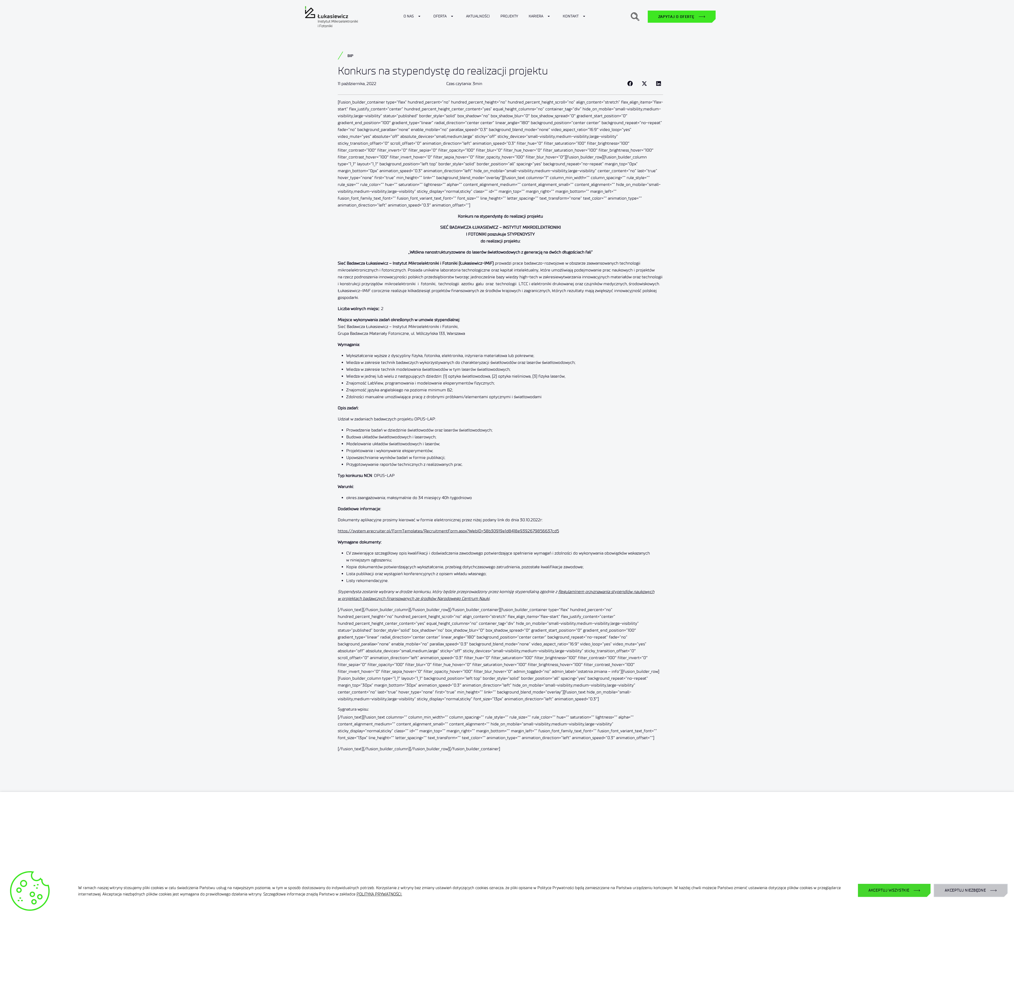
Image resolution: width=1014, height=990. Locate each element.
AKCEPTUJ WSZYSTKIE (889, 890)
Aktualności (478, 16)
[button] (635, 16)
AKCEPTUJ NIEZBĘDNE (965, 890)
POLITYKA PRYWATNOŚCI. (379, 894)
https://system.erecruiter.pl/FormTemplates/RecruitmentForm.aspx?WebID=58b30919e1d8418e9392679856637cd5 (448, 530)
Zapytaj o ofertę (676, 16)
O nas (408, 16)
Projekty (509, 16)
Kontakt (571, 16)
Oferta (440, 16)
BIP (350, 55)
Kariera (536, 16)
